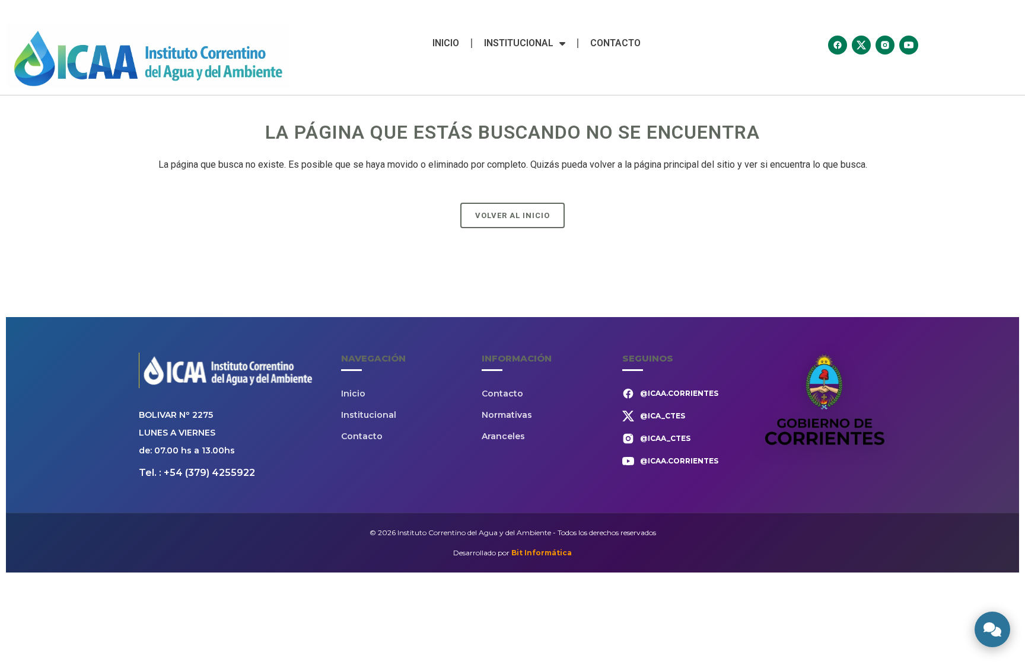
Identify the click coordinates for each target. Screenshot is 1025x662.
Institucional (518, 43)
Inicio (445, 43)
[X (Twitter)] (861, 45)
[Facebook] (837, 45)
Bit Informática (541, 552)
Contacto (615, 43)
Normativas (507, 415)
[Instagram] (885, 45)
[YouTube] (908, 45)
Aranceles (503, 436)
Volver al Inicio (512, 215)
